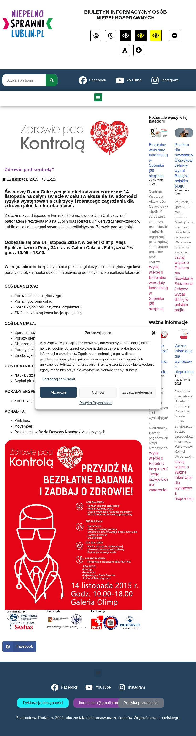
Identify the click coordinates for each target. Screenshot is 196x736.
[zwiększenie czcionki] (138, 50)
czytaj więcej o (159, 288)
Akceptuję (58, 392)
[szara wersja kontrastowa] (110, 35)
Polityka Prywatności (95, 403)
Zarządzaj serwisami (58, 379)
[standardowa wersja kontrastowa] (95, 35)
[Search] (52, 80)
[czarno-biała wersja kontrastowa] (125, 35)
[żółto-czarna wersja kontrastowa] (141, 35)
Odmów (98, 392)
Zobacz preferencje (137, 392)
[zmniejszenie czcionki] (174, 35)
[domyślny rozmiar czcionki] (125, 50)
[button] (153, 333)
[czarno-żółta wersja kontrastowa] (156, 35)
